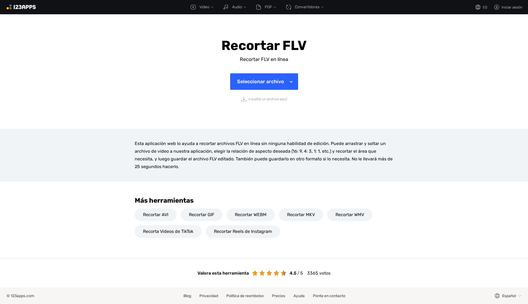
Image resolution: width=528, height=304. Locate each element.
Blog (187, 296)
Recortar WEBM (250, 214)
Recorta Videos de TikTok (168, 231)
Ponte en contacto (329, 296)
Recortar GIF (201, 214)
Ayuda (299, 296)
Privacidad (208, 296)
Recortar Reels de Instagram (243, 231)
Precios (278, 296)
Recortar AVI (155, 214)
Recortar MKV (301, 214)
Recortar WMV (350, 214)
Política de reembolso (245, 296)
